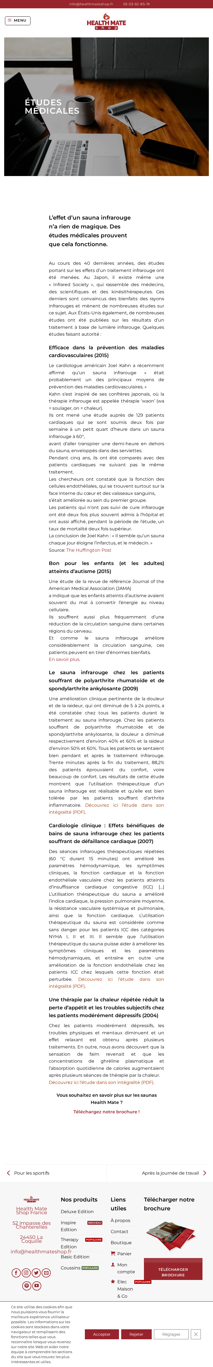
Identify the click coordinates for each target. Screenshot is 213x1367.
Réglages (171, 1334)
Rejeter (136, 1334)
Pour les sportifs (31, 1173)
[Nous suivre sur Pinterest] (26, 1285)
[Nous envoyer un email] (46, 1272)
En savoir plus (64, 659)
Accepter (102, 1334)
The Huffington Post (88, 550)
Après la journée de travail (171, 1173)
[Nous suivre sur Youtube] (36, 1285)
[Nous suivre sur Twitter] (36, 1272)
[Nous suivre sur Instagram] (26, 1272)
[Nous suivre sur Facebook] (16, 1272)
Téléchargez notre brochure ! (106, 1111)
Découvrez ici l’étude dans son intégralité (94, 1082)
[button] (18, 20)
